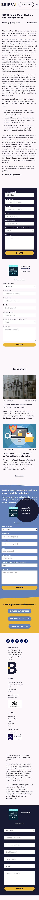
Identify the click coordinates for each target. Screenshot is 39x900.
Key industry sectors (19, 619)
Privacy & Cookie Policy (15, 657)
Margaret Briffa (15, 175)
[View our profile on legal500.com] (13, 270)
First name (9, 199)
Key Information (13, 647)
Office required (10, 192)
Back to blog (19, 476)
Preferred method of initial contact (17, 228)
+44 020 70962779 (13, 695)
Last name (9, 206)
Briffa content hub (19, 626)
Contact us (26, 4)
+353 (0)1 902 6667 (13, 729)
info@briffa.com (12, 697)
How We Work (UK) (14, 650)
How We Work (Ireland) (15, 652)
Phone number (10, 221)
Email (7, 213)
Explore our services (19, 611)
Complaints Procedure (14, 654)
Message (8, 235)
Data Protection (32, 23)
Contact (10, 659)
